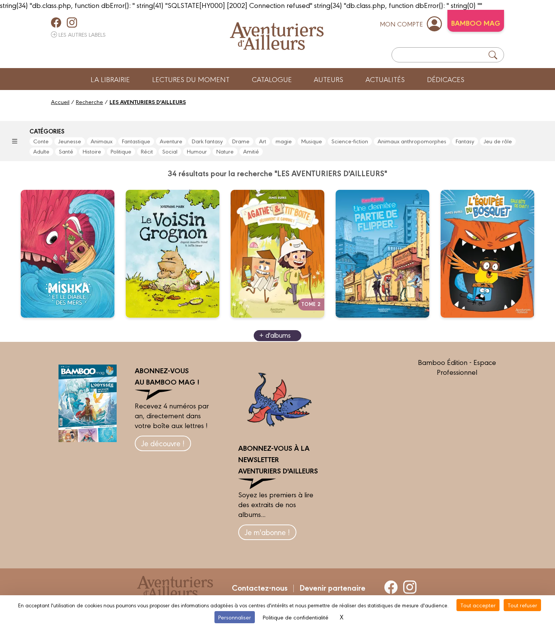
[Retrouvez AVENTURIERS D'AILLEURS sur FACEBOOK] (56, 22)
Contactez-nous (260, 587)
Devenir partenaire (332, 587)
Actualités (385, 79)
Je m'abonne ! (267, 532)
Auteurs (328, 79)
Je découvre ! (163, 443)
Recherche (89, 102)
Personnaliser (234, 617)
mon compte (401, 23)
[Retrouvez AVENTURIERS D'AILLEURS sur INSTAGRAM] (72, 22)
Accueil (60, 102)
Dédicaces (445, 79)
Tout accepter (478, 605)
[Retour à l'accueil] (277, 36)
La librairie (110, 79)
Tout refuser (522, 605)
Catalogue (272, 79)
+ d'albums (275, 335)
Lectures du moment (191, 79)
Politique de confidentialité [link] (295, 617)
